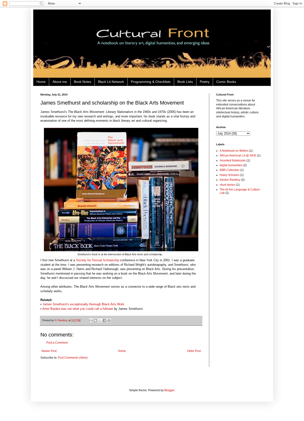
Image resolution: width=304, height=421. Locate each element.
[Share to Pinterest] (109, 320)
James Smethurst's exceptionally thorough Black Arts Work (83, 304)
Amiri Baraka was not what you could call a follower (77, 309)
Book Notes (82, 82)
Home (41, 82)
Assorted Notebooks (233, 160)
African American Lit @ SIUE (238, 155)
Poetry (204, 82)
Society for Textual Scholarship (97, 260)
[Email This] (91, 320)
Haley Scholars (229, 175)
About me (59, 82)
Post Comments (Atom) (73, 357)
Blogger (169, 390)
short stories (227, 184)
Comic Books (226, 82)
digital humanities (231, 165)
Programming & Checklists (151, 82)
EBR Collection (229, 170)
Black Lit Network (111, 82)
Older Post (194, 351)
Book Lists (185, 82)
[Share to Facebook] (104, 320)
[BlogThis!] (95, 320)
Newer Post (49, 351)
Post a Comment (57, 342)
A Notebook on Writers (234, 150)
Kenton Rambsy (230, 179)
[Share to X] (100, 320)
